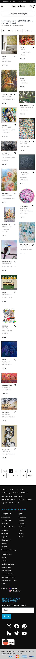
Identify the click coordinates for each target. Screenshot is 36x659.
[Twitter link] (18, 636)
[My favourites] (31, 6)
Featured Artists (6, 567)
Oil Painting (5, 533)
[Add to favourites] (15, 57)
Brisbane (21, 523)
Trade (22, 489)
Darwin (21, 533)
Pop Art (4, 537)
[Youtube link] (26, 636)
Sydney (21, 513)
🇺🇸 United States (14, 591)
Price (9, 31)
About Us (4, 489)
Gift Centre (15, 493)
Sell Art (3, 584)
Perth (20, 530)
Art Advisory (5, 493)
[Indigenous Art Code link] (18, 642)
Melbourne (22, 517)
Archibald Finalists (7, 574)
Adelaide (21, 520)
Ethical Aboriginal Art (8, 577)
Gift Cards (24, 493)
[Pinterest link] (26, 629)
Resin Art (4, 543)
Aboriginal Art (6, 513)
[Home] (18, 6)
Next (30, 475)
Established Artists (7, 564)
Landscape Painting (7, 527)
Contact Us (20, 499)
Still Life (4, 546)
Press (16, 489)
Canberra (22, 527)
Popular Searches (7, 503)
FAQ (20, 496)
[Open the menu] (2, 6)
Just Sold (4, 561)
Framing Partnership (8, 499)
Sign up (6, 616)
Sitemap (29, 499)
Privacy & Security (16, 654)
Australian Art (6, 520)
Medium (27, 31)
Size (18, 31)
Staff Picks (4, 557)
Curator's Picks (6, 554)
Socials (17, 503)
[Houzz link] (10, 636)
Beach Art (4, 523)
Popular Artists (6, 570)
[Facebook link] (18, 629)
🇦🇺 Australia (13, 588)
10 (23, 475)
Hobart (21, 537)
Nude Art (4, 530)
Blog (11, 489)
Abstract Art (5, 517)
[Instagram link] (10, 629)
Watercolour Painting (8, 550)
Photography (5, 540)
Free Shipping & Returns (9, 496)
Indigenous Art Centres (9, 580)
